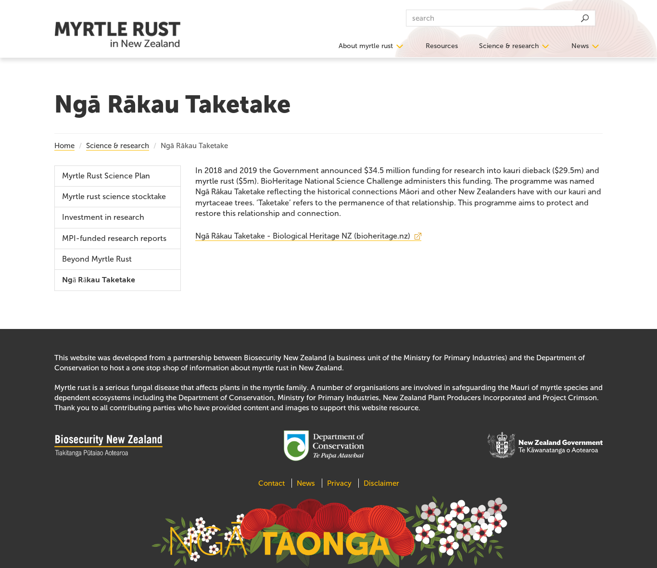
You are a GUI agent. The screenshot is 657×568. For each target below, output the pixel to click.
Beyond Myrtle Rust (97, 259)
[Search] (584, 18)
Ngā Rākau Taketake (98, 280)
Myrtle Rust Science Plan (106, 175)
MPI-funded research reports (114, 238)
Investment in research (103, 217)
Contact (272, 483)
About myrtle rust (366, 46)
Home (64, 145)
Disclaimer (381, 483)
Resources (442, 46)
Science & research (509, 46)
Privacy (339, 483)
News (580, 46)
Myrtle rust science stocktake (114, 196)
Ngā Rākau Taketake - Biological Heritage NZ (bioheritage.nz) (302, 235)
